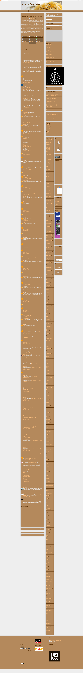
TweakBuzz (24, 415)
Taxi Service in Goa (39, 153)
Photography (36, 11)
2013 (48, 124)
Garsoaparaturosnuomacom (26, 476)
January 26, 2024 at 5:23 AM (26, 481)
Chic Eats (47, 187)
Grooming (47, 416)
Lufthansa (47, 466)
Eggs (47, 383)
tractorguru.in (25, 276)
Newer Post (23, 528)
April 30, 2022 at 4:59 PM (26, 296)
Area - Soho (48, 252)
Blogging (47, 309)
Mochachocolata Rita (49, 139)
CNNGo (47, 360)
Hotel (47, 428)
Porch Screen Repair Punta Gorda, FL (31, 458)
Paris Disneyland (33, 86)
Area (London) (48, 278)
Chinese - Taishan (48, 348)
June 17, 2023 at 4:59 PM (26, 469)
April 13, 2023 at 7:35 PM (26, 442)
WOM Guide (48, 630)
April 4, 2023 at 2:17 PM (26, 400)
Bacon (47, 296)
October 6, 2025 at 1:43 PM (26, 496)
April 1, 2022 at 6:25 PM (26, 258)
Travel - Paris (34, 46)
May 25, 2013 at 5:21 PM (26, 56)
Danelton (24, 472)
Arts (46, 293)
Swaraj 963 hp (25, 342)
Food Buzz (56, 204)
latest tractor (24, 273)
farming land (24, 210)
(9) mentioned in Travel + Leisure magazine (52, 104)
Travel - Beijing (48, 585)
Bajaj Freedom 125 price (30, 490)
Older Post (42, 528)
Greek (47, 413)
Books (47, 310)
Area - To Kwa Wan (49, 259)
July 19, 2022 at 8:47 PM (26, 337)
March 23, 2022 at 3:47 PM (26, 235)
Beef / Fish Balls (48, 305)
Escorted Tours (48, 389)
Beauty (47, 303)
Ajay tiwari (24, 487)
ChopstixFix (48, 170)
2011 (48, 132)
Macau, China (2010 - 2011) (50, 51)
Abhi (23, 292)
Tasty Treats (48, 207)
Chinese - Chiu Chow (49, 340)
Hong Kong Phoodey (49, 203)
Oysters (47, 505)
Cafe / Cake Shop (48, 323)
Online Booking (48, 501)
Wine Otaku (48, 189)
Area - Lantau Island (49, 237)
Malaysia (47, 472)
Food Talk (47, 402)
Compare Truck (25, 252)
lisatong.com (48, 210)
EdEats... (47, 197)
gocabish (24, 362)
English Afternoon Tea (49, 387)
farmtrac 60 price (25, 187)
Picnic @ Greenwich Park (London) (51, 118)
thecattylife (47, 173)
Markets (47, 475)
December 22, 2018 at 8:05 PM (27, 92)
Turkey (47, 614)
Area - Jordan (48, 232)
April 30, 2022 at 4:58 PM (26, 290)
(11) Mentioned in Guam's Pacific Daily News (52, 107)
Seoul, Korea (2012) (49, 54)
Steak (47, 559)
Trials (47, 613)
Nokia (47, 498)
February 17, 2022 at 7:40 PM (27, 164)
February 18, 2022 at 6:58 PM (27, 169)
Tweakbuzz (24, 411)
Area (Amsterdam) (48, 267)
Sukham (24, 375)
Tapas (47, 572)
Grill (46, 415)
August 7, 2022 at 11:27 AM (26, 343)
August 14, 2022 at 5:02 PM (26, 352)
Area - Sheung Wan (49, 251)
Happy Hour (48, 419)
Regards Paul (25, 81)
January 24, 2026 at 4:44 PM (27, 504)
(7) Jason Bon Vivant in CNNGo (50, 101)
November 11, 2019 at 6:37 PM (27, 133)
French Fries (48, 405)
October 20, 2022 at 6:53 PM (26, 381)
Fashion (47, 395)
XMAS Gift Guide (48, 633)
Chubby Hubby (48, 206)
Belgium (47, 306)
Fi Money (24, 425)
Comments (57, 260)
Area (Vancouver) (48, 292)
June (49, 125)
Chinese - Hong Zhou (49, 342)
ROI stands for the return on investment (36, 380)
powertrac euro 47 (25, 177)
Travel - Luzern (26, 46)
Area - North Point (48, 244)
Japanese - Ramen (49, 445)
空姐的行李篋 (48, 147)
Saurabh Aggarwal (25, 493)
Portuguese (47, 518)
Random (47, 522)
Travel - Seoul (48, 601)
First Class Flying (48, 398)
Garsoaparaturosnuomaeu (26, 475)
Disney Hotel (48, 380)
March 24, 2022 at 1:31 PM (26, 241)
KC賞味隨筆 (48, 186)
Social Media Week (49, 552)
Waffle (47, 620)
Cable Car (47, 322)
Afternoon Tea (48, 217)
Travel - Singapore (48, 604)
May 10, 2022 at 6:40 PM (26, 316)
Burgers (47, 320)
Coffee (47, 363)
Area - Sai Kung (48, 246)
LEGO (47, 460)
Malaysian (47, 474)
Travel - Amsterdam (49, 581)
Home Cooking (48, 423)
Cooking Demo (48, 367)
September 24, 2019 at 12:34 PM (27, 122)
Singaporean (48, 546)
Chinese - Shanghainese (48, 346)
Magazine (47, 471)
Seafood (47, 543)
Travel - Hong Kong (49, 588)
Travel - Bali (48, 582)
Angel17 (24, 456)
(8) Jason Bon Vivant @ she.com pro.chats (52, 102)
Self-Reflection (48, 545)
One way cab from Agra (26, 89)
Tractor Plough (25, 300)
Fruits (47, 408)
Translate (52, 20)
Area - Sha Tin (48, 247)
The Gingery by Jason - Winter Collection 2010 (52, 117)
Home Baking (48, 422)
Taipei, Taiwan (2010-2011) (50, 58)
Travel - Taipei (48, 605)
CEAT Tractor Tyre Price (26, 234)
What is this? (59, 194)
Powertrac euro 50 (25, 289)
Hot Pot (47, 427)
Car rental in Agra (25, 103)
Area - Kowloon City (49, 234)
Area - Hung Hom (48, 231)
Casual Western (48, 326)
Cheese (47, 329)
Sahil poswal (25, 171)
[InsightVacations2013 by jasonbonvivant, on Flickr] (32, 18)
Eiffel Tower (47, 384)
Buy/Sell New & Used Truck (26, 354)
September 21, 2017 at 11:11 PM (27, 87)
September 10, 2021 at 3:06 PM (27, 154)
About (26, 11)
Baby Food (47, 295)
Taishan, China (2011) (49, 60)
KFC (47, 456)
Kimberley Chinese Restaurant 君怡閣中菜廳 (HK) (53, 115)
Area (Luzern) (48, 279)
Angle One (24, 366)
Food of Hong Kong (49, 154)
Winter (37, 46)
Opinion (47, 502)
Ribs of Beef (48, 529)
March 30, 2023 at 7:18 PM (26, 391)
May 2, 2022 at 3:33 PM (26, 301)
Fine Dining (47, 396)
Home (23, 11)
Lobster (47, 463)
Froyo (47, 406)
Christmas (47, 356)
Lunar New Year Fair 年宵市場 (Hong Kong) (52, 114)
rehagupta (24, 217)
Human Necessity (48, 431)
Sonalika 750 (24, 157)
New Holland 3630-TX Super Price (27, 315)
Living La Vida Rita (48, 172)
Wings (47, 627)
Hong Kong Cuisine (49, 425)
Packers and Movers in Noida (27, 153)
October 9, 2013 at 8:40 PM (26, 73)
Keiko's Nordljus (48, 200)
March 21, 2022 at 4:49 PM (26, 211)
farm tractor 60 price (25, 310)
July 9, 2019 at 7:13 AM (26, 113)
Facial (47, 392)
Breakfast (47, 313)
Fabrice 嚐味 (48, 190)
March (49, 126)
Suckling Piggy (48, 562)
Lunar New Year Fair (49, 467)
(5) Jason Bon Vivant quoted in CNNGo (51, 98)
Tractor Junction (25, 318)
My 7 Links (47, 495)
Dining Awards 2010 (49, 377)
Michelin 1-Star (48, 481)
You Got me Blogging (49, 160)
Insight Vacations (48, 437)
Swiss (47, 569)
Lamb (47, 459)
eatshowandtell (48, 176)
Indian (47, 434)
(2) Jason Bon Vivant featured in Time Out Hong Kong (53, 94)
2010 (48, 133)
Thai (47, 573)
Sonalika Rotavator (25, 283)
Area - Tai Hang (48, 255)
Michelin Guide (48, 487)
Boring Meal (48, 312)
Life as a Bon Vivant (30, 4)
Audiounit (24, 473)
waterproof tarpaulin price (26, 246)
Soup (47, 553)
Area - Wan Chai (48, 262)
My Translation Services (26, 461)
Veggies (47, 617)
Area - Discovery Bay (49, 227)
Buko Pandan (48, 319)
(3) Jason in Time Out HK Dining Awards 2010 (52, 95)
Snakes (47, 549)
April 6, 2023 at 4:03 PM (26, 419)
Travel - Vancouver (48, 610)
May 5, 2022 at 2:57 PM (26, 311)
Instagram (41, 11)
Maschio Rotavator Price (26, 229)
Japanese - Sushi (48, 451)
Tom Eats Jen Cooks (49, 155)
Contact (31, 11)
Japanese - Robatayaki (49, 447)
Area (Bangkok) (48, 270)
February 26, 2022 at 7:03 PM (27, 183)
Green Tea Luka (48, 196)
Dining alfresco (48, 376)
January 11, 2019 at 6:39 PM (26, 107)
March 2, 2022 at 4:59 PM (26, 194)
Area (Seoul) (48, 285)
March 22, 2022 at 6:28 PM (26, 220)
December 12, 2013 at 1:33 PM (27, 82)
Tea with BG (48, 169)
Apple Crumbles (48, 220)
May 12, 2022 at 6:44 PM (26, 328)
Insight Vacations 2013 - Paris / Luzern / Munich (31, 16)
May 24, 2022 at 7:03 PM (26, 333)
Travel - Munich (30, 46)
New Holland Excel (28, 484)
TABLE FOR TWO (48, 570)
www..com (59, 187)
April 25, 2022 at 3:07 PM (26, 284)
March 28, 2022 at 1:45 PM (26, 247)
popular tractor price (25, 268)
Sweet (47, 566)
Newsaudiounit (25, 479)
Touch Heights (25, 406)
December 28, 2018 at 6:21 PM (27, 96)
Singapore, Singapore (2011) (50, 57)
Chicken (47, 330)
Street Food (48, 560)
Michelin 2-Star (48, 482)
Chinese (47, 333)
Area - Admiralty (48, 223)
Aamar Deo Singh (25, 434)
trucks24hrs (24, 152)
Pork (47, 516)
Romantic (47, 532)
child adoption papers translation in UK (32, 462)
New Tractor (24, 196)
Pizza (47, 515)
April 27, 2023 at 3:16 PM (26, 459)
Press (46, 11)
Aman (24, 286)
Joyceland (47, 183)
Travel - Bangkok (48, 584)
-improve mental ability (34, 376)
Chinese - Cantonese (49, 338)
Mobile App (47, 490)
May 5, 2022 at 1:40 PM (26, 305)
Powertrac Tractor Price (32, 193)
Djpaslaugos (24, 474)
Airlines (47, 219)
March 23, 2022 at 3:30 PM (26, 230)
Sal (46, 536)
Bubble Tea (47, 316)
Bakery (47, 299)
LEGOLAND (48, 462)
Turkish (47, 616)
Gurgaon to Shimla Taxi (34, 153)
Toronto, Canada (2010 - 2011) (50, 61)
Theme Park (48, 576)
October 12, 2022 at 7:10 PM (26, 377)
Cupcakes (47, 370)
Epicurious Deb (48, 163)
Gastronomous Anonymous (48, 144)
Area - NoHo (48, 243)
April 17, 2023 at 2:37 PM (26, 450)
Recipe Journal (48, 525)
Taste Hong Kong (48, 193)
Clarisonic (47, 357)
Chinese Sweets (48, 353)
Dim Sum (47, 374)
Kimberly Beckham (25, 115)
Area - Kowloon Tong (49, 235)
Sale (47, 539)
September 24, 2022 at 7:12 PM (27, 369)
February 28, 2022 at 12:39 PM (27, 188)
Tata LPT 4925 (32, 356)
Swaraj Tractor (35, 257)
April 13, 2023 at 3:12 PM (26, 437)
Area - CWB (48, 226)
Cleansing (47, 359)
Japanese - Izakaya (49, 444)
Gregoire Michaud (48, 159)
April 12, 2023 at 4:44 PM (26, 428)
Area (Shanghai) (48, 286)
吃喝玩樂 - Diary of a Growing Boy (49, 149)
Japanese (47, 441)
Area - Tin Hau (48, 258)
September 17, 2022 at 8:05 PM (27, 364)
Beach (47, 302)
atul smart (24, 219)
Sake (47, 535)
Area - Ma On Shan (49, 240)
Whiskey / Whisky (48, 623)
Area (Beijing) (48, 271)
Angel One (24, 387)
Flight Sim (47, 399)
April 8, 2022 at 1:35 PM (26, 269)
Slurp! (47, 166)
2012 (48, 131)
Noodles (47, 499)
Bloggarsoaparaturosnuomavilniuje (27, 480)
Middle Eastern (48, 489)
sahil (24, 281)
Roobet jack (24, 124)
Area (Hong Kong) (48, 274)
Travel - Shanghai (48, 602)
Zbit (23, 498)
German (47, 412)
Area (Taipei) (48, 289)
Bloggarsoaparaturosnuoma (26, 478)
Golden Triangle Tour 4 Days (27, 98)
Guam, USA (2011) (48, 48)
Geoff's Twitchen (48, 204)
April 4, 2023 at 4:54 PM (26, 409)
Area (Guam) (48, 273)
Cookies (47, 366)
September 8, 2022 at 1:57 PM (27, 357)
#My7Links (47, 216)
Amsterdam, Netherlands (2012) (50, 44)
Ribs (47, 528)
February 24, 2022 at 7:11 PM (27, 178)
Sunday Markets (48, 563)
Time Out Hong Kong (49, 579)
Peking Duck (48, 508)
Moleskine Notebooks (49, 493)
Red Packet (47, 526)
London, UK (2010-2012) (49, 50)
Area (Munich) (48, 282)
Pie (46, 512)
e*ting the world (48, 142)
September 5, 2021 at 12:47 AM (27, 150)
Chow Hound (57, 205)
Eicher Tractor (25, 168)
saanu (24, 160)
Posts (57, 259)
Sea (46, 542)
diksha (24, 201)
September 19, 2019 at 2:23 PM (27, 118)
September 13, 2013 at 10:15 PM (27, 62)
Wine (47, 624)
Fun (46, 409)
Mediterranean (48, 478)
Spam (47, 556)
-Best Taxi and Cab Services (34, 363)
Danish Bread (48, 373)
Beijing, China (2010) (49, 47)
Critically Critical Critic (49, 162)
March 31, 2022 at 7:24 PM (26, 253)
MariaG (24, 129)
